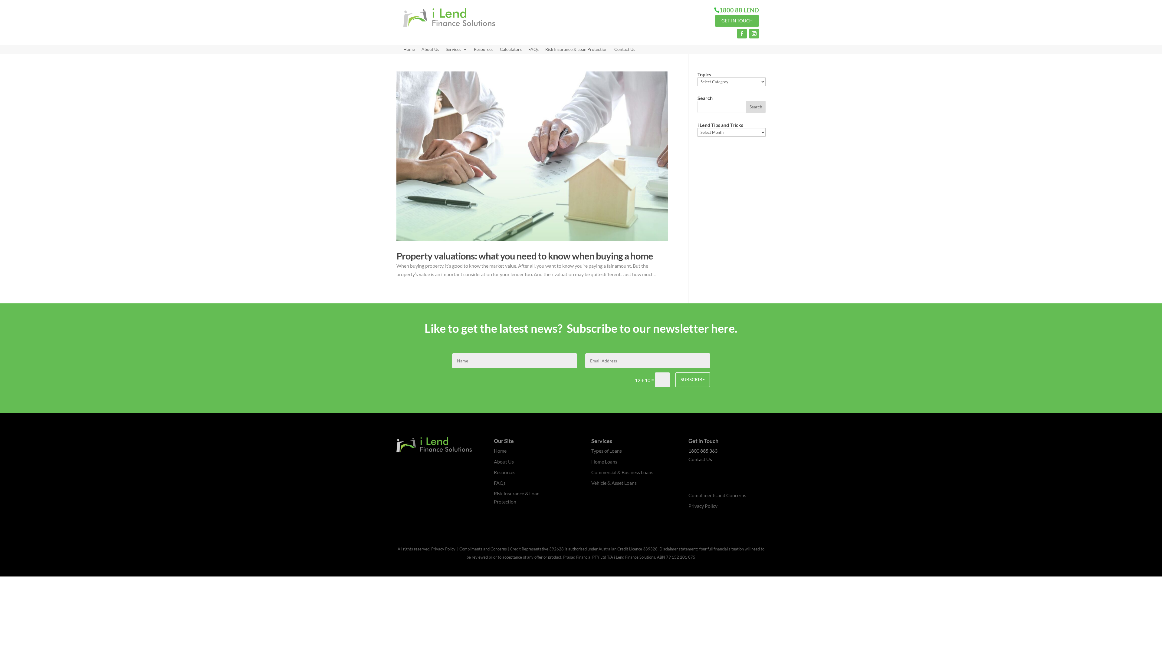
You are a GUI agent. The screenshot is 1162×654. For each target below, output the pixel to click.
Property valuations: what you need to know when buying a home (524, 256)
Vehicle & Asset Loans (614, 483)
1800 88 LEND (739, 10)
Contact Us (624, 49)
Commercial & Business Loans (622, 472)
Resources (483, 49)
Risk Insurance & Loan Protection (576, 49)
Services (453, 49)
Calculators (511, 49)
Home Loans (604, 461)
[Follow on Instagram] (754, 33)
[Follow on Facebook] (742, 33)
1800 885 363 (702, 451)
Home (409, 49)
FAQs (533, 49)
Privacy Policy (702, 506)
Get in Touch (737, 20)
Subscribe (693, 379)
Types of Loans (606, 451)
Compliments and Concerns (717, 495)
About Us (430, 49)
